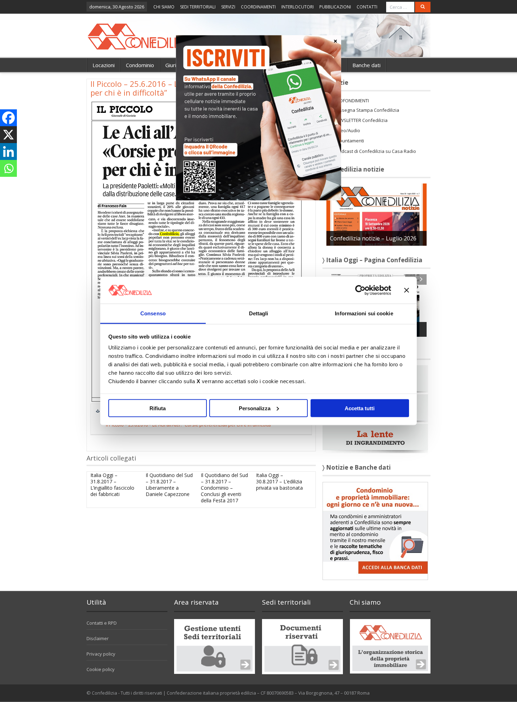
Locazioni (103, 65)
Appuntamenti (349, 140)
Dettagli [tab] (258, 313)
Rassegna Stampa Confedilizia (366, 110)
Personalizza (254, 408)
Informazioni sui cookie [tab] (364, 313)
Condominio (140, 65)
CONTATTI (367, 7)
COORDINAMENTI (258, 7)
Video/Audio (347, 130)
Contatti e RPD (102, 623)
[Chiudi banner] (406, 290)
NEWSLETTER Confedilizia (361, 120)
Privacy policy (101, 654)
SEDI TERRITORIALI (198, 7)
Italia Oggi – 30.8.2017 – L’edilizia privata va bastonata (279, 481)
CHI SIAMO (163, 7)
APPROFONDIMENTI (348, 100)
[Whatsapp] (8, 168)
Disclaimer (98, 638)
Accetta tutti (360, 408)
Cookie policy (101, 669)
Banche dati (366, 65)
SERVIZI (228, 7)
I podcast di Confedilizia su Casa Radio (375, 151)
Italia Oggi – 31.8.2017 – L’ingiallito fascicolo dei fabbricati (112, 485)
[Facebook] (8, 117)
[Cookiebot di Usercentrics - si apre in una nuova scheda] (360, 290)
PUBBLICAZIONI (335, 7)
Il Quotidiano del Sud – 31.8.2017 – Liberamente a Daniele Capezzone (169, 485)
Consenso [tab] (153, 313)
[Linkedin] (8, 151)
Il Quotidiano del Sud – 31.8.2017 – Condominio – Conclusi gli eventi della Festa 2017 (224, 488)
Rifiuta (157, 408)
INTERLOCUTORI (297, 7)
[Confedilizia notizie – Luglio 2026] (376, 214)
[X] (8, 134)
